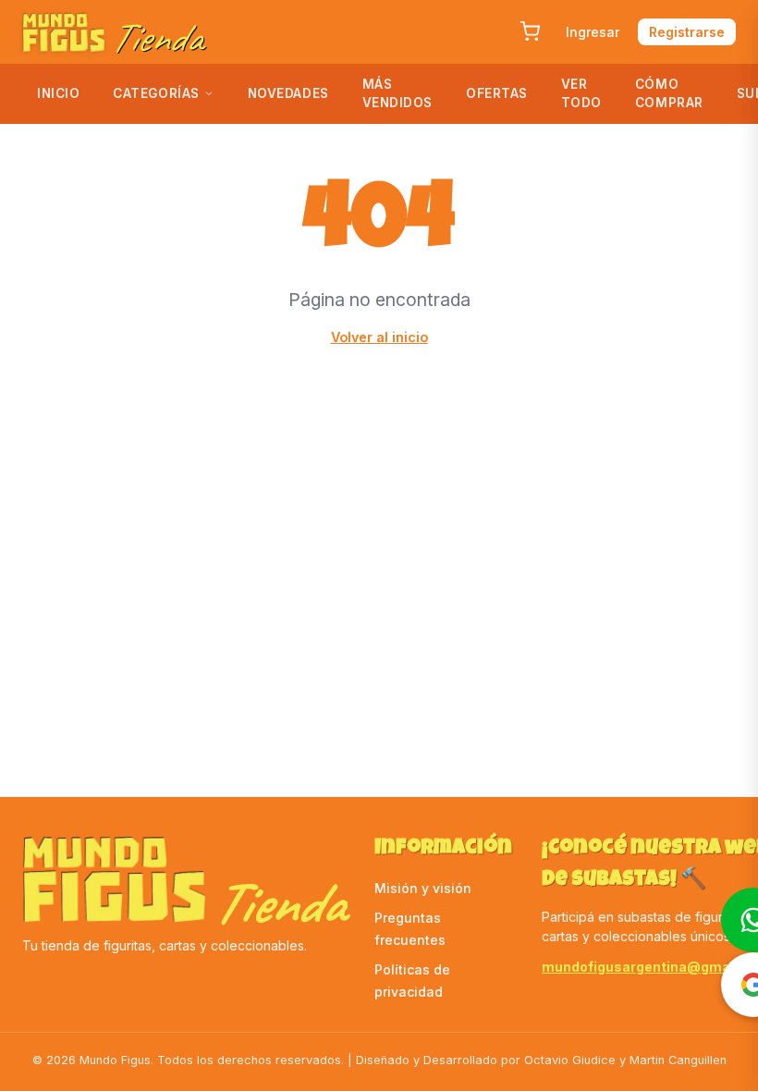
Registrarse (687, 32)
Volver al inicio (379, 337)
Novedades (288, 93)
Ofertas (497, 93)
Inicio (58, 93)
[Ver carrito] (530, 31)
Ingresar (592, 32)
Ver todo (581, 93)
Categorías (156, 93)
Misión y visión (422, 888)
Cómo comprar (669, 93)
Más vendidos (397, 93)
